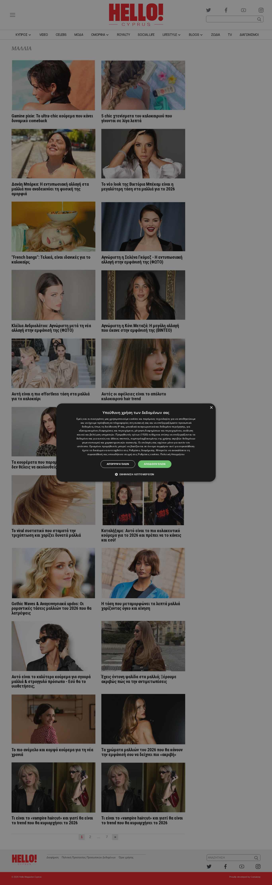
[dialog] (136, 442)
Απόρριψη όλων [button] (118, 464)
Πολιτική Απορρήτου (172, 454)
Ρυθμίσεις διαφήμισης (142, 450)
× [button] (211, 407)
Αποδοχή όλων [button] (154, 464)
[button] (136, 474)
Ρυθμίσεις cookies (148, 454)
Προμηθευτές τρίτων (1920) (131, 434)
